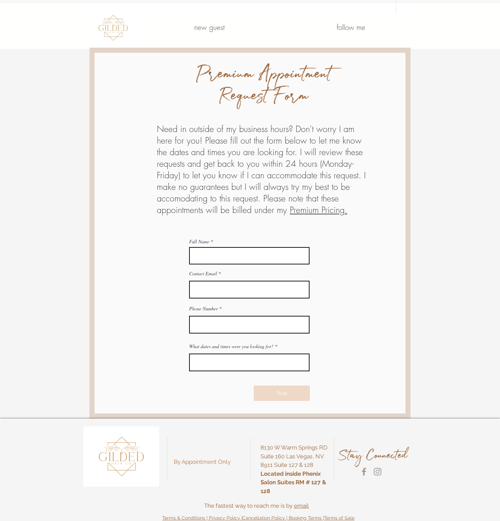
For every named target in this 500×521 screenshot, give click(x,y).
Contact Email (203, 273)
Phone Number (203, 308)
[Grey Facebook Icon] (364, 472)
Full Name (199, 241)
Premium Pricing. (318, 210)
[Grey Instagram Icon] (377, 472)
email (301, 505)
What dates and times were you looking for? (231, 346)
